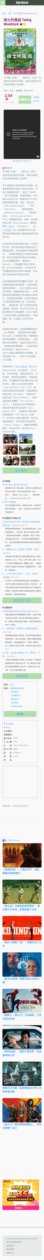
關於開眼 (10, 1249)
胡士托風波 (21, 366)
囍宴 (13, 171)
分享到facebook (13, 840)
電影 (9, 13)
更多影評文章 (22, 600)
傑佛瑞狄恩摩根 (17, 688)
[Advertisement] (22, 1156)
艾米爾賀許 (15, 695)
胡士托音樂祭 (10, 502)
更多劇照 (21, 470)
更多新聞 (22, 676)
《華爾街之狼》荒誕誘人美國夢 (18, 549)
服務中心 (10, 1252)
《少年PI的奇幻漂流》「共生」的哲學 (21, 573)
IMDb (8, 727)
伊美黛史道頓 (16, 706)
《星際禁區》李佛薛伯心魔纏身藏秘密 (21, 628)
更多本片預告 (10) (23, 161)
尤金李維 (14, 702)
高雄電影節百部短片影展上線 (17, 611)
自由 (11, 226)
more (20, 714)
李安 (12, 684)
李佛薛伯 (14, 691)
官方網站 (9, 723)
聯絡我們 (10, 1245)
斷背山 (25, 171)
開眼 (4, 13)
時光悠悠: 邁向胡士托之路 (16, 484)
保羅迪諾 (14, 699)
